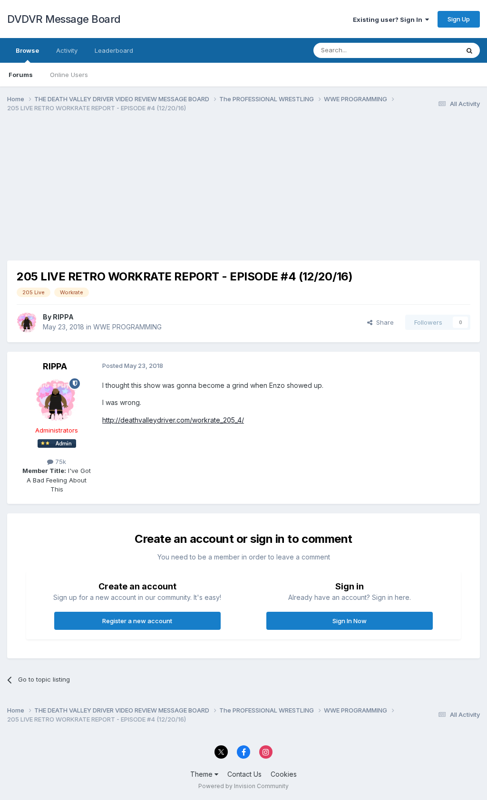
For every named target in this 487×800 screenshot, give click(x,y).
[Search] (469, 50)
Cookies (284, 774)
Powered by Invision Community (243, 786)
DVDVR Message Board (64, 19)
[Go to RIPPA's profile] (27, 322)
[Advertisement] (118, 193)
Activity (67, 50)
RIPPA (63, 317)
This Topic (431, 50)
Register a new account (137, 621)
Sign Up (459, 19)
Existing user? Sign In (389, 19)
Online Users (69, 74)
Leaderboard (114, 50)
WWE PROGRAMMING (127, 327)
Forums (21, 74)
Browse (27, 50)
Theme (202, 774)
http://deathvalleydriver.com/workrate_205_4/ (173, 420)
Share (383, 322)
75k (59, 461)
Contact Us (244, 774)
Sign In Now (349, 621)
